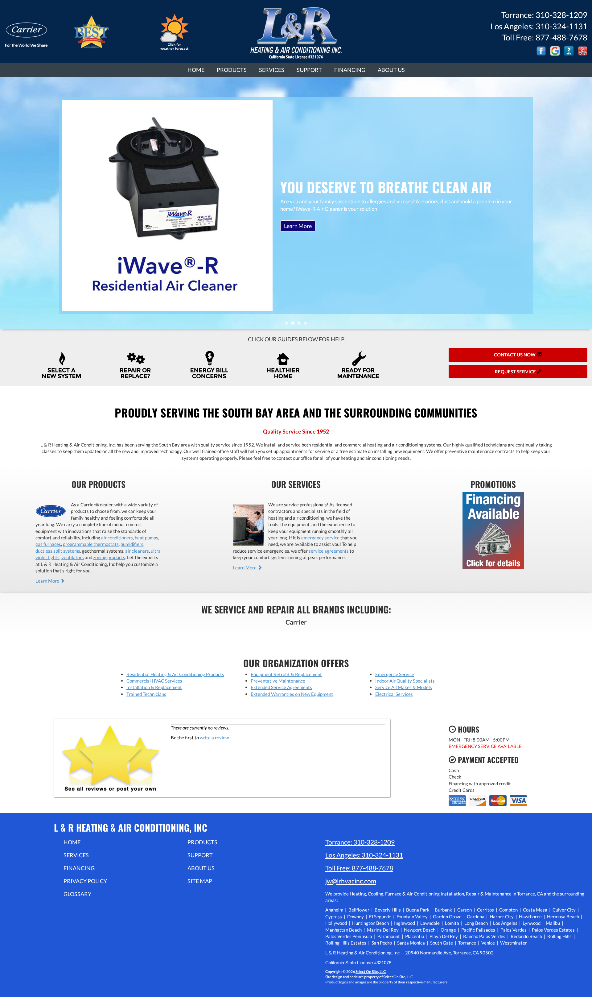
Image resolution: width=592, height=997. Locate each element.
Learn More (298, 225)
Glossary (77, 894)
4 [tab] (307, 325)
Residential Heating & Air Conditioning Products (175, 674)
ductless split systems (57, 551)
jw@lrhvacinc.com (350, 881)
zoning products (109, 557)
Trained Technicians (146, 694)
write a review (214, 737)
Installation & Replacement (154, 687)
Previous (5, 203)
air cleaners (137, 551)
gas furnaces (48, 544)
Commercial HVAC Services (154, 680)
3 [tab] (301, 325)
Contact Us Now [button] (515, 354)
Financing (349, 69)
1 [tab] (288, 325)
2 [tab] (294, 325)
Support (309, 69)
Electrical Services (394, 694)
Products (232, 69)
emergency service (320, 537)
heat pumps (146, 537)
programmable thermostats (91, 544)
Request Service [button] (516, 371)
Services (271, 69)
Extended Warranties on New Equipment (292, 694)
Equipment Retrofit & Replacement (286, 674)
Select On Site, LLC (371, 971)
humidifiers (132, 544)
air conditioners (117, 537)
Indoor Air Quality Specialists (405, 680)
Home (195, 69)
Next (585, 203)
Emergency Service (394, 674)
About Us (391, 69)
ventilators (72, 557)
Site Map (199, 881)
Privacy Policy (85, 881)
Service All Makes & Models (403, 687)
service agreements (329, 551)
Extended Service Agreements (281, 687)
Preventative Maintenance (278, 680)
